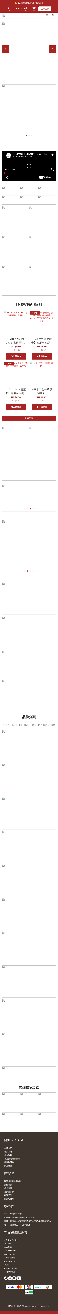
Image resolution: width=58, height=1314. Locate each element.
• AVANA (8, 1247)
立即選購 (45, 8)
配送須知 (8, 1195)
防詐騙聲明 (9, 1198)
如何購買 (8, 1184)
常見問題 (8, 1188)
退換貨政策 (9, 1191)
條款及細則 (20, 1306)
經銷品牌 (8, 1151)
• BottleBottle (11, 1240)
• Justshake (9, 1257)
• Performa (9, 1272)
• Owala (7, 1243)
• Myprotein (9, 1261)
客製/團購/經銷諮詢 (12, 1181)
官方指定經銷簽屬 (12, 1158)
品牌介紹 (8, 1148)
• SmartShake (10, 1268)
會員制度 (8, 1155)
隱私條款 (11, 1306)
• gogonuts (9, 1254)
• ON (6, 1265)
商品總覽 (8, 1165)
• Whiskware (10, 1250)
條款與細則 (9, 1162)
